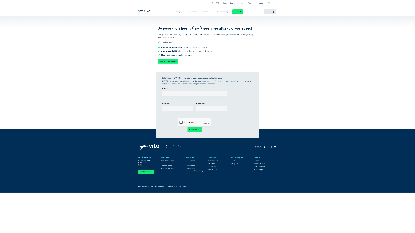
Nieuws (241, 3)
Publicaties (259, 3)
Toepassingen (166, 166)
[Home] (144, 11)
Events (232, 3)
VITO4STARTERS (167, 169)
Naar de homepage (168, 61)
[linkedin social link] (264, 146)
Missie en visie (259, 167)
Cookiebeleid (183, 186)
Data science (212, 170)
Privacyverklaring (172, 186)
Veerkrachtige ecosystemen (189, 167)
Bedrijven (179, 12)
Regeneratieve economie (190, 162)
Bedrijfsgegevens (143, 186)
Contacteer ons (146, 172)
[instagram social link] (271, 146)
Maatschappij (222, 12)
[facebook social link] (268, 146)
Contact (237, 11)
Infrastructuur (213, 161)
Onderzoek (206, 12)
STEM (233, 161)
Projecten (211, 164)
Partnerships (258, 170)
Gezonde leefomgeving (193, 171)
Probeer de (171, 47)
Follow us (258, 147)
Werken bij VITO (260, 164)
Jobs (225, 3)
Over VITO (215, 3)
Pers (249, 3)
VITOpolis (234, 164)
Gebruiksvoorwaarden (157, 186)
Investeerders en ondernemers (167, 162)
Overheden (192, 12)
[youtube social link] (275, 146)
